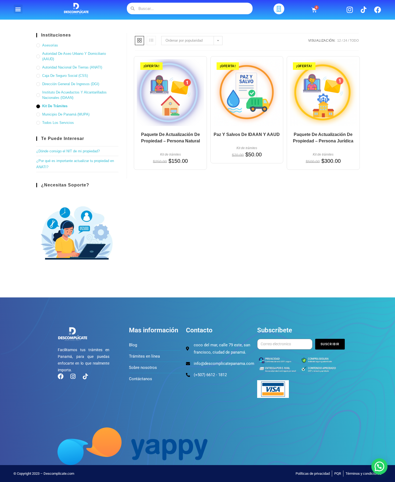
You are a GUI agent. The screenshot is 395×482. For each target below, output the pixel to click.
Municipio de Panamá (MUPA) (65, 114)
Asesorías (50, 45)
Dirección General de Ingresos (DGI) (70, 84)
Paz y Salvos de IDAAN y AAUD (247, 134)
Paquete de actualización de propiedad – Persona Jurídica (323, 137)
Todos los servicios (58, 123)
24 (345, 40)
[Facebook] (378, 10)
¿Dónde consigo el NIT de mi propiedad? (68, 151)
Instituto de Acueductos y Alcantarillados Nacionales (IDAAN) (74, 95)
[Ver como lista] (151, 40)
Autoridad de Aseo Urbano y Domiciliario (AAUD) (74, 56)
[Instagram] (350, 10)
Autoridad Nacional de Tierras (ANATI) (72, 67)
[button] (18, 9)
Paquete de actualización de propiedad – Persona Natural (170, 137)
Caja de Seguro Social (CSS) (65, 76)
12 (339, 40)
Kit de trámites (170, 154)
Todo (354, 40)
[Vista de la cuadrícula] (139, 40)
